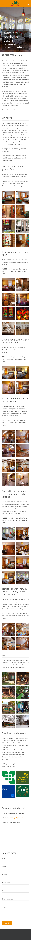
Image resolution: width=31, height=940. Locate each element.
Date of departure (7, 891)
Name (4, 858)
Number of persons (8, 899)
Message (4, 907)
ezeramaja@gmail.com (16, 818)
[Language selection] (28, 3)
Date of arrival (6, 883)
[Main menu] (2, 3)
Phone (4, 875)
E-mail (4, 866)
